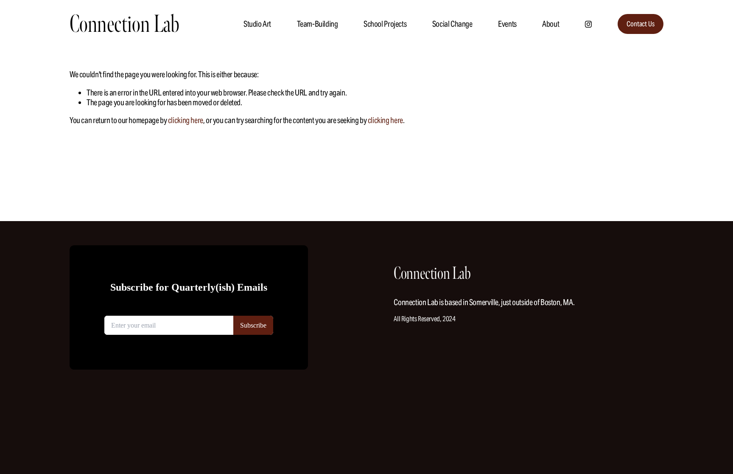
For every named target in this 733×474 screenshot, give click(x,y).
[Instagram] (588, 24)
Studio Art (257, 24)
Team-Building (317, 24)
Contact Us (640, 24)
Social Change (452, 24)
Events (507, 24)
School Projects (385, 24)
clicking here (185, 120)
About (550, 24)
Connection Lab (124, 24)
